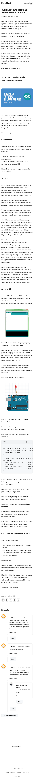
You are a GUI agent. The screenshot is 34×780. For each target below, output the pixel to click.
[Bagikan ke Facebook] (6, 600)
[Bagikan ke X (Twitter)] (10, 600)
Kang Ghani (6, 3)
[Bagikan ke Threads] (3, 600)
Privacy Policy (17, 776)
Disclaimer (26, 772)
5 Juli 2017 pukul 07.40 (24, 617)
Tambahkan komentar (9, 715)
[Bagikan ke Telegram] (14, 600)
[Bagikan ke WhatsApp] (18, 600)
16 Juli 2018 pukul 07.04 (24, 689)
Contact (12, 772)
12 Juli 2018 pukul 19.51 (24, 667)
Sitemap (19, 772)
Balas (11, 632)
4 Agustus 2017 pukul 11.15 (23, 646)
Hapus (15, 632)
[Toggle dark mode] (31, 3)
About (7, 772)
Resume (26, 3)
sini (2, 301)
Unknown (12, 617)
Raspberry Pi (12, 58)
